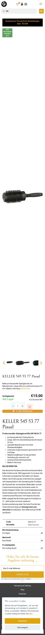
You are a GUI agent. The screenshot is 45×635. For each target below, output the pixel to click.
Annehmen (22, 621)
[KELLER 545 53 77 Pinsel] (22, 196)
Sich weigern (22, 627)
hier (30, 614)
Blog (22, 590)
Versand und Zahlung (22, 586)
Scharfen (22, 594)
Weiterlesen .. (26, 389)
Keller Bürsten (33, 525)
